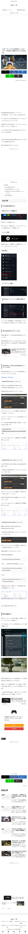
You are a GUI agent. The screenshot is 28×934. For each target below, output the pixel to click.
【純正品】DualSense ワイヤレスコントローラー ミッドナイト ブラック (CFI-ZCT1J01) (13, 718)
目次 (12, 182)
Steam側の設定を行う (10, 187)
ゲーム (4, 738)
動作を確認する (8, 195)
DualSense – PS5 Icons (7, 377)
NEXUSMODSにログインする (12, 189)
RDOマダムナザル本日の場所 (14, 929)
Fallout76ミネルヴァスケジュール (21, 926)
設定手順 (6, 185)
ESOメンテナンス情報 (7, 921)
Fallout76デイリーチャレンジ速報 (21, 922)
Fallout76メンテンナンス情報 (7, 926)
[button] (18, 76)
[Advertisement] (14, 31)
